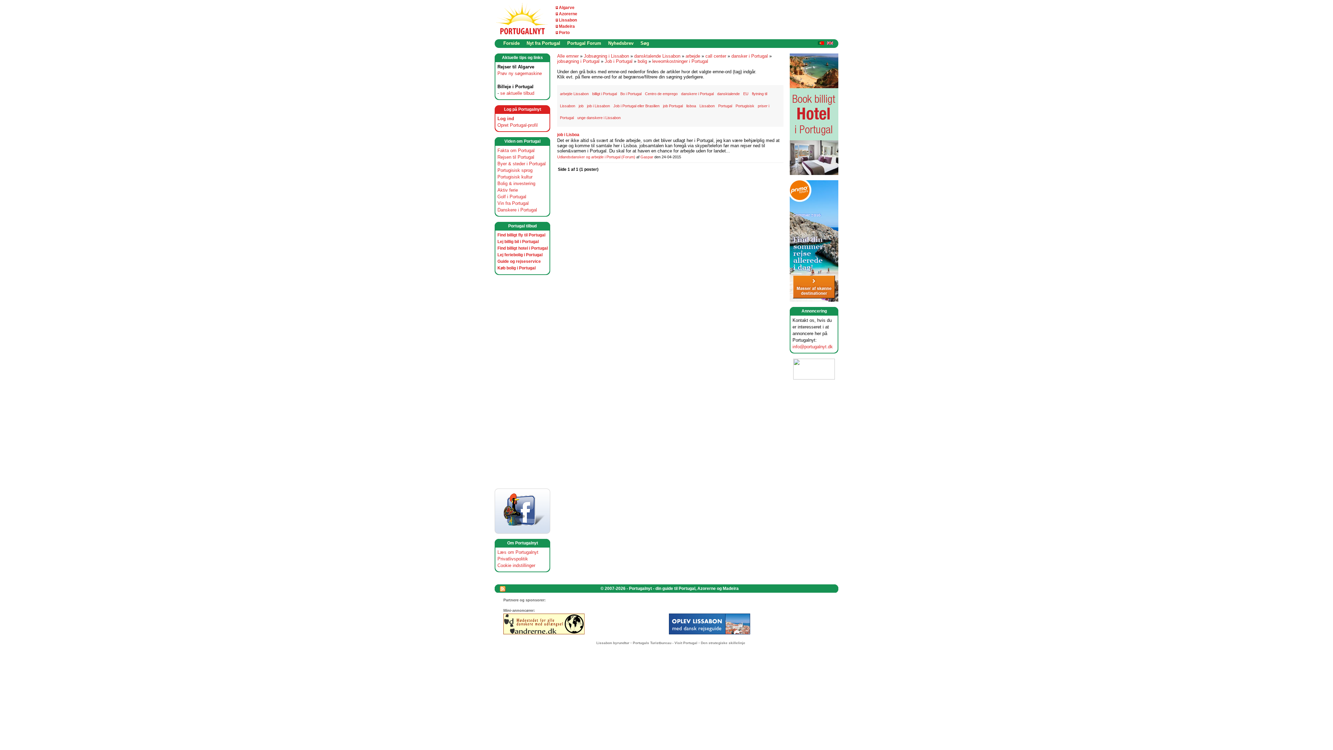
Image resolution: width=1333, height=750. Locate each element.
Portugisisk (745, 106)
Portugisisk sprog (515, 170)
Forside (511, 43)
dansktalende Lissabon (657, 56)
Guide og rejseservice (519, 261)
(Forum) (628, 157)
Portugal (725, 106)
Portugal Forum (584, 43)
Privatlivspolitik (512, 558)
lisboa (691, 106)
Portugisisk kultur (515, 177)
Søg (644, 43)
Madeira (567, 26)
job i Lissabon (598, 106)
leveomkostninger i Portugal (680, 61)
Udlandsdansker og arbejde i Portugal (588, 157)
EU (745, 94)
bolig (642, 61)
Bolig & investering (516, 183)
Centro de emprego (661, 94)
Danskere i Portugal (517, 209)
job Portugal (673, 106)
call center (715, 56)
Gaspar (646, 157)
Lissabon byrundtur (612, 643)
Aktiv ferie (507, 190)
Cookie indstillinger (516, 565)
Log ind (505, 118)
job (581, 106)
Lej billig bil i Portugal (518, 241)
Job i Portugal (618, 61)
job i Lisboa (568, 134)
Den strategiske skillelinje (723, 643)
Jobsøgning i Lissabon (606, 56)
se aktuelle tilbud (517, 93)
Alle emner (568, 56)
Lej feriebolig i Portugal (520, 254)
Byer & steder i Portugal (521, 163)
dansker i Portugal (749, 56)
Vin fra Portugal (513, 203)
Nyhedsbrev (621, 43)
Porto (564, 32)
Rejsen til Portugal (515, 157)
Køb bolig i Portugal (516, 268)
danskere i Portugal (697, 94)
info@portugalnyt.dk (813, 346)
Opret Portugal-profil (517, 125)
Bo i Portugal (631, 94)
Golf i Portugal (511, 196)
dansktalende (728, 94)
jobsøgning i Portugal (578, 61)
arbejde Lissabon (574, 94)
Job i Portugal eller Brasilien (636, 106)
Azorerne (568, 13)
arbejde (693, 56)
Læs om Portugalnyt (517, 552)
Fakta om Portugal (516, 150)
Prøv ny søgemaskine (519, 73)
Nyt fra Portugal (543, 43)
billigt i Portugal (604, 94)
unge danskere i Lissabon (599, 118)
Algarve (567, 7)
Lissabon (568, 20)
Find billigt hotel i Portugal (522, 248)
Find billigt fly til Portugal (521, 235)
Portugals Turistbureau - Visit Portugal (665, 643)
